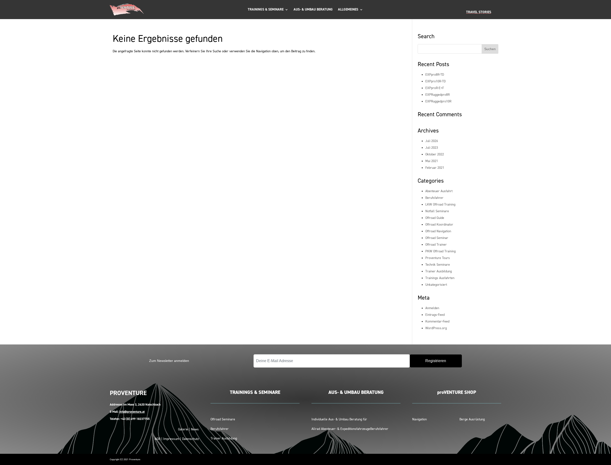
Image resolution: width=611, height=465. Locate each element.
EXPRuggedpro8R (437, 94)
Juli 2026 (431, 141)
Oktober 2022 (434, 154)
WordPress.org (436, 328)
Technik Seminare (437, 264)
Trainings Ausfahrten (439, 278)
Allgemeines (348, 10)
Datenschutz (190, 439)
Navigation (419, 419)
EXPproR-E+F (434, 88)
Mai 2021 (431, 161)
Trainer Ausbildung (438, 271)
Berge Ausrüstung (472, 419)
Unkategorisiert (436, 284)
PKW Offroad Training (440, 251)
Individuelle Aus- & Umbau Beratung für (339, 419)
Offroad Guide (434, 218)
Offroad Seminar (436, 238)
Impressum (171, 439)
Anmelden (432, 308)
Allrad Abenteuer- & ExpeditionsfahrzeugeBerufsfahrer (349, 429)
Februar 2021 (434, 167)
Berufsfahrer (434, 198)
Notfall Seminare (437, 211)
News (195, 429)
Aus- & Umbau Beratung (313, 10)
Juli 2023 (431, 147)
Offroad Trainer (436, 244)
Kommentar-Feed (437, 321)
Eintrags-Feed (435, 314)
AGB (157, 439)
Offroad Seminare (223, 419)
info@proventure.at (132, 412)
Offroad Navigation (438, 231)
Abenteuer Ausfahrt (439, 191)
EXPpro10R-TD (435, 81)
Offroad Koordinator (439, 224)
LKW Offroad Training (440, 204)
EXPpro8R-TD (434, 74)
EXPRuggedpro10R (438, 101)
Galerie (183, 429)
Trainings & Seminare (266, 10)
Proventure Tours (437, 258)
